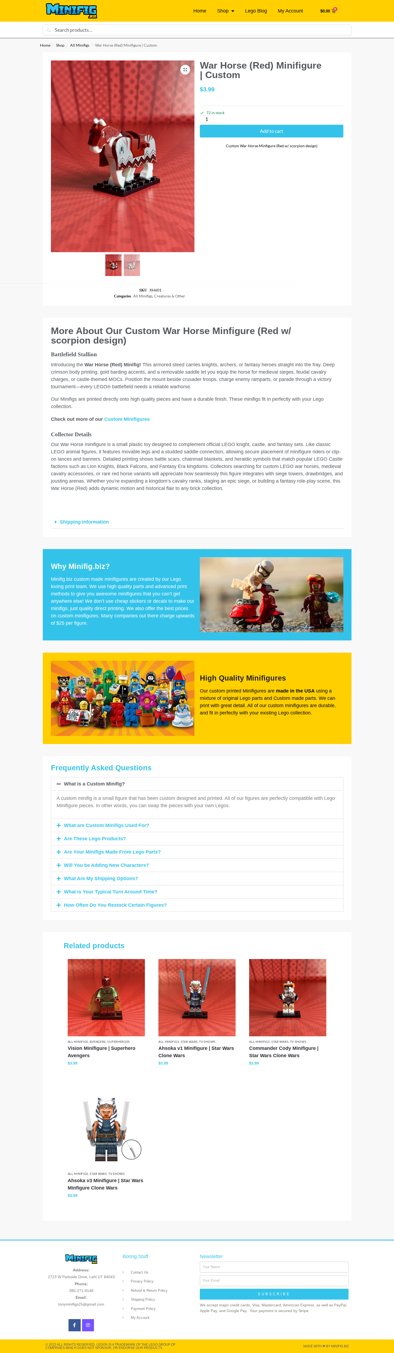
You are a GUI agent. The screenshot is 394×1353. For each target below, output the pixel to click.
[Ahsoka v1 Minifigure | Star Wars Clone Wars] (197, 997)
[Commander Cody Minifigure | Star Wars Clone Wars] (287, 997)
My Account (290, 11)
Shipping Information (84, 522)
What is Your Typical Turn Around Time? (110, 891)
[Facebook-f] (75, 1325)
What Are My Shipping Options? (101, 878)
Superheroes (118, 1041)
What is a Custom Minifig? (94, 784)
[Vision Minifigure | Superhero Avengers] (106, 997)
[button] (185, 70)
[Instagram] (88, 1325)
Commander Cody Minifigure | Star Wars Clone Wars (283, 1052)
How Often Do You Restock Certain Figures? (115, 905)
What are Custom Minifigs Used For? (106, 825)
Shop (223, 11)
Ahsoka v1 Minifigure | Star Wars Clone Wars (196, 1052)
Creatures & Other (169, 296)
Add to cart (271, 131)
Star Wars (189, 1041)
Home (199, 11)
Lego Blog (256, 11)
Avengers (98, 1041)
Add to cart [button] (106, 1075)
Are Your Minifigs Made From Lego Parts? (112, 852)
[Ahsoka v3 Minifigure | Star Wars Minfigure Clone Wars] (106, 1129)
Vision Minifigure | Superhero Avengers (101, 1052)
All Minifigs (79, 45)
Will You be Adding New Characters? (106, 865)
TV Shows (207, 1041)
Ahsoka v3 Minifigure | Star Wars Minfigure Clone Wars (105, 1184)
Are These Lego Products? (95, 838)
